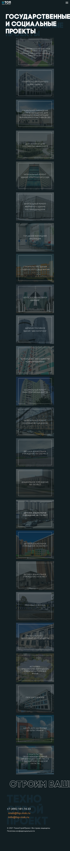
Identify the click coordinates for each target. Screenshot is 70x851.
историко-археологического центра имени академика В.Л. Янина (35, 670)
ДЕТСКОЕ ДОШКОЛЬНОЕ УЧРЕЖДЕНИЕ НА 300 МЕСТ (35, 545)
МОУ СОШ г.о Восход (35, 605)
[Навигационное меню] (67, 3)
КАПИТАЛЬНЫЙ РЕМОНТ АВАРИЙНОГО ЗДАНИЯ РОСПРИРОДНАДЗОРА (35, 207)
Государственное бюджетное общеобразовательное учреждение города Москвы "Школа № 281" (35, 52)
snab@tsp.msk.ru (19, 813)
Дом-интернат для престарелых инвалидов (35, 145)
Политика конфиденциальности (21, 831)
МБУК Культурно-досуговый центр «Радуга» (35, 637)
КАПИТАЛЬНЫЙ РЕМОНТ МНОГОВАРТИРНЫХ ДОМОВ (35, 391)
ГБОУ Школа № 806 (35, 697)
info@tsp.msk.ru (18, 817)
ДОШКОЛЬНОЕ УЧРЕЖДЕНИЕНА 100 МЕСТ (35, 483)
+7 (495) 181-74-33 (19, 808)
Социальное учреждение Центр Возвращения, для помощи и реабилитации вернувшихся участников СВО (35, 114)
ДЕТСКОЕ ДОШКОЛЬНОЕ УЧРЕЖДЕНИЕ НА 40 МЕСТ (35, 575)
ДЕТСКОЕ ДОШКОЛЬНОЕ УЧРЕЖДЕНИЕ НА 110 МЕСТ (35, 514)
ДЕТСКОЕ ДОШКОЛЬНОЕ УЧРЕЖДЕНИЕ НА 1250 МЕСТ (35, 452)
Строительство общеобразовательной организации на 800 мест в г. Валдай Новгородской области (35, 759)
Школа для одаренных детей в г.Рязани (35, 729)
